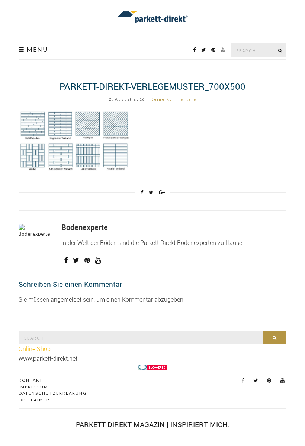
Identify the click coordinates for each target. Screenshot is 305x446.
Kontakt (31, 380)
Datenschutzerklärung (53, 393)
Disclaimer (34, 399)
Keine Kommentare (173, 99)
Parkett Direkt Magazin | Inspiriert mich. (152, 424)
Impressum (33, 386)
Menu (36, 49)
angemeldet (66, 299)
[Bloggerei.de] (152, 367)
